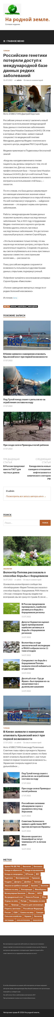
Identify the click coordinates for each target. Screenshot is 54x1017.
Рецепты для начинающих (32, 905)
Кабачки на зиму (11, 889)
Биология (27, 866)
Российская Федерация (33, 908)
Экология (7, 569)
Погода (23, 901)
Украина (27, 916)
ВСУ (37, 874)
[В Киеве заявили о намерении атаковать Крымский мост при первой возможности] (27, 351)
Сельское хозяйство (13, 916)
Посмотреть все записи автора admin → (26, 496)
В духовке (9, 878)
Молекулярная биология (15, 893)
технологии (37, 920)
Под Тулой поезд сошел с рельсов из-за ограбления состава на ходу (24, 401)
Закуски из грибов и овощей (16, 886)
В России (29, 874)
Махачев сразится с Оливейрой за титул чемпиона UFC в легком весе (34, 840)
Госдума (8, 882)
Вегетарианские (22, 878)
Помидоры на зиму (37, 901)
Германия (36, 878)
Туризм (6, 51)
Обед (44, 897)
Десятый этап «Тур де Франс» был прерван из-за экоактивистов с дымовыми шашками (35, 682)
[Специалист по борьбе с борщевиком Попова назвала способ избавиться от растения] (11, 670)
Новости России (32, 897)
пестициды (9, 920)
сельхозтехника (23, 920)
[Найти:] (27, 523)
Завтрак (37, 882)
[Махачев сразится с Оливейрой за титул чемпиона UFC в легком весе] (11, 845)
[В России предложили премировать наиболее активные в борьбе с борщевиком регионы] (11, 613)
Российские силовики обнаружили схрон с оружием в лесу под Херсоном (33, 807)
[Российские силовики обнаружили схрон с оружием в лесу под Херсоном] (11, 812)
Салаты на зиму (26, 912)
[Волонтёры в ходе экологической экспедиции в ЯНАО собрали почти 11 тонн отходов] (11, 652)
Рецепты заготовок (13, 908)
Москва (31, 893)
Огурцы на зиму (11, 901)
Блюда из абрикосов (13, 870)
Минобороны (40, 889)
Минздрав (32, 306)
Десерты (17, 882)
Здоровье (22, 306)
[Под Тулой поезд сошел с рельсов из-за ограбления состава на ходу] (27, 396)
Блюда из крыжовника (34, 870)
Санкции (39, 912)
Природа (15, 905)
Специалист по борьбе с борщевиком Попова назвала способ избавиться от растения (36, 664)
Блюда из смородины (14, 874)
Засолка (34, 886)
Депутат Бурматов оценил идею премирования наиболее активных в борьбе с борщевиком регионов (35, 627)
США (16, 912)
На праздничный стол (14, 897)
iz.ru (15, 297)
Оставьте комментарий (33, 80)
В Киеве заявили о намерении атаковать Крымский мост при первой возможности (25, 355)
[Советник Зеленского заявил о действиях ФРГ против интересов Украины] (11, 830)
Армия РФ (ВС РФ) (12, 866)
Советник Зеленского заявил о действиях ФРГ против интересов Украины (36, 824)
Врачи (13, 306)
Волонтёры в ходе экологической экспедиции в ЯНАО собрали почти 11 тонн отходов (36, 646)
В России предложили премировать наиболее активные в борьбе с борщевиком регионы (34, 608)
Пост (7, 905)
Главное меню (15, 41)
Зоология (44, 886)
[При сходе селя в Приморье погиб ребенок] (27, 442)
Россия (8, 912)
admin (19, 80)
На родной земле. (27, 19)
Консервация (26, 889)
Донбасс (27, 882)
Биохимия (38, 866)
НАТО (39, 893)
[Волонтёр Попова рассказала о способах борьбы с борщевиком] (27, 566)
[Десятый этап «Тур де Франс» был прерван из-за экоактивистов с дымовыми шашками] (11, 687)
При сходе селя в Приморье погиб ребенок (26, 445)
